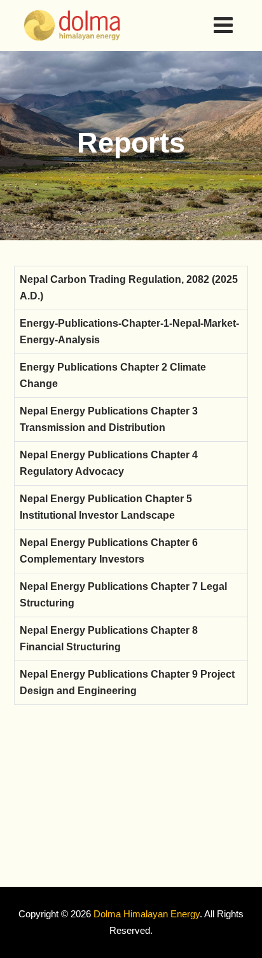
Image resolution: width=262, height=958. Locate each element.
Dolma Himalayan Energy (146, 913)
